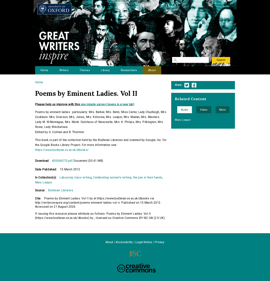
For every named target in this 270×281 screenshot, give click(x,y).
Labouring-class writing (76, 177)
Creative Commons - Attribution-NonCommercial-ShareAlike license (136, 268)
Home (44, 70)
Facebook (194, 85)
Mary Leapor (43, 182)
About (152, 70)
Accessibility (124, 242)
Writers (64, 70)
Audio (184, 109)
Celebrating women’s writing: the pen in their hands (127, 177)
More (222, 109)
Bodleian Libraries (60, 190)
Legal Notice (143, 242)
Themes (85, 70)
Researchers (129, 70)
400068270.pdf (62, 160)
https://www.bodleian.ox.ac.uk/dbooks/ (62, 150)
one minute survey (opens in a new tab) (107, 104)
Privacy (159, 242)
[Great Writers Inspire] (54, 9)
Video (203, 109)
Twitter (186, 85)
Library (105, 70)
